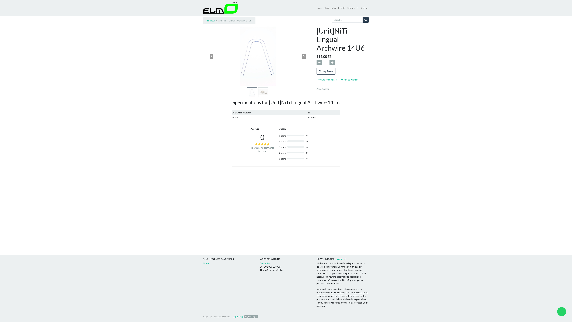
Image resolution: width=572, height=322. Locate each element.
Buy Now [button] (327, 71)
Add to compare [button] (329, 79)
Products (210, 20)
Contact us (265, 263)
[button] (211, 56)
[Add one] (332, 62)
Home (206, 263)
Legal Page (238, 316)
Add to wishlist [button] (350, 79)
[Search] (366, 20)
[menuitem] (319, 8)
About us (341, 259)
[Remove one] (319, 62)
